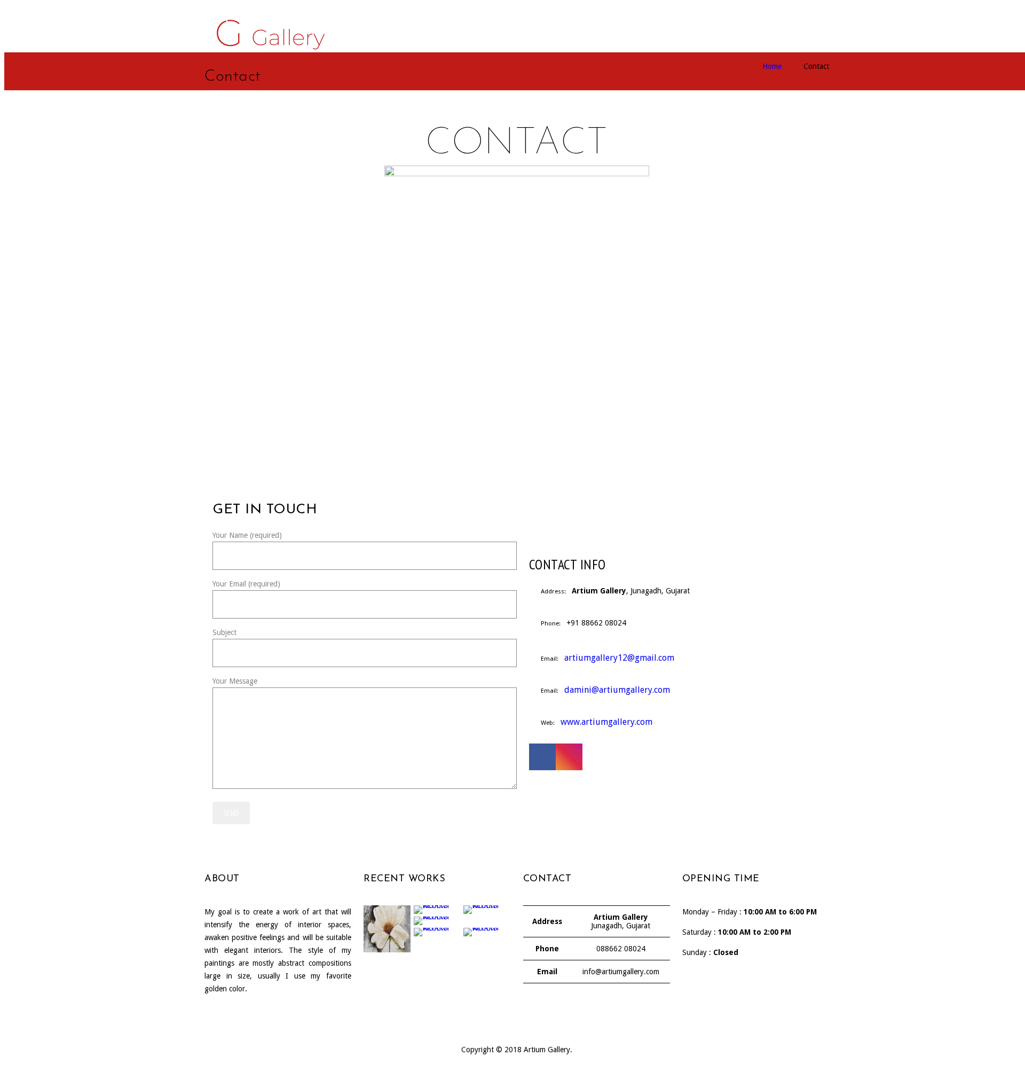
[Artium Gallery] (268, 28)
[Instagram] (569, 757)
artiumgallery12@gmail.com (619, 658)
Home (772, 66)
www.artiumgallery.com (606, 722)
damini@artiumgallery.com (617, 690)
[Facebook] (542, 757)
